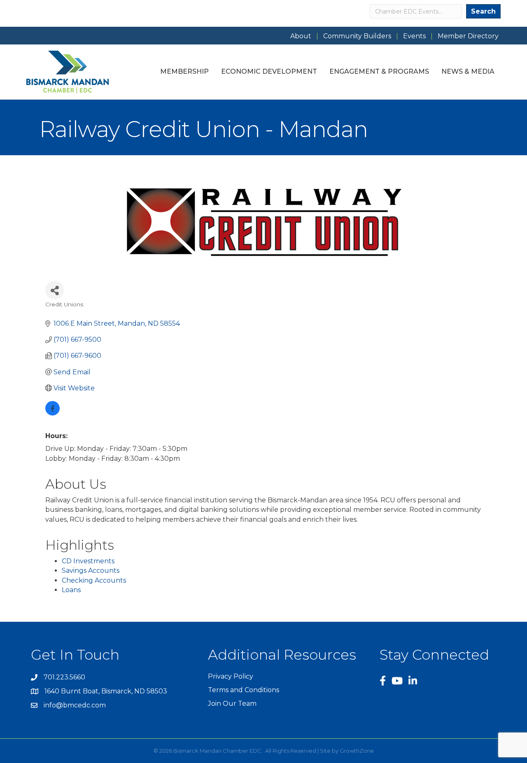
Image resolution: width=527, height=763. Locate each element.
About (300, 36)
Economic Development (269, 71)
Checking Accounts (94, 580)
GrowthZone (357, 750)
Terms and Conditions (243, 690)
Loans (71, 590)
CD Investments (88, 561)
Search (483, 11)
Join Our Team (232, 703)
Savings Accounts (90, 570)
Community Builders (357, 36)
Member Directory (468, 36)
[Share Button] (54, 290)
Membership (184, 71)
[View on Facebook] (52, 413)
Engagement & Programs (379, 71)
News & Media (467, 71)
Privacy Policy (230, 676)
